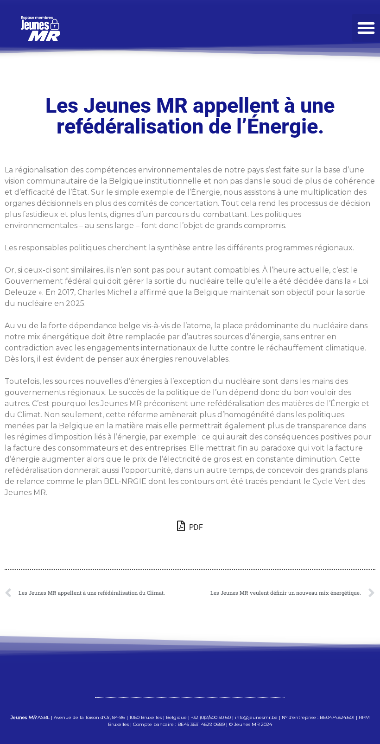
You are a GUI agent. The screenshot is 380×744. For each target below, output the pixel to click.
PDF (195, 527)
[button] (366, 28)
